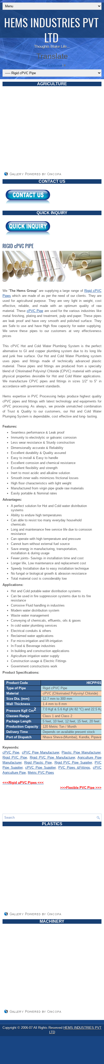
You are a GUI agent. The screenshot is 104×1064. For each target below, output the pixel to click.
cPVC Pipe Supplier (40, 767)
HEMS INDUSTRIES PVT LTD (51, 30)
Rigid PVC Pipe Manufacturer (52, 757)
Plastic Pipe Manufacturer (81, 752)
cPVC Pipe (35, 311)
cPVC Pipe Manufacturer (40, 752)
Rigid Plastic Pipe (38, 762)
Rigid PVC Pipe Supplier (73, 762)
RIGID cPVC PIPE (18, 245)
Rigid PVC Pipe (15, 757)
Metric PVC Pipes (41, 772)
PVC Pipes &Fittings (74, 767)
